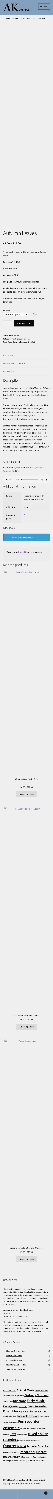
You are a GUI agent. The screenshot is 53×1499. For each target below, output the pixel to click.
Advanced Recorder (9, 1391)
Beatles (11, 1395)
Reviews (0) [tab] (8, 371)
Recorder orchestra (11, 1452)
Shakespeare (8, 1460)
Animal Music (26, 1390)
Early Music (36, 1400)
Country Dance (8, 1401)
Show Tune (18, 1461)
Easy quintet (23, 1407)
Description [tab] (8, 355)
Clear (35, 314)
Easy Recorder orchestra (31, 1411)
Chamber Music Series (15, 1351)
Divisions (19, 1401)
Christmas (42, 1395)
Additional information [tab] (14, 363)
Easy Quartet (11, 1406)
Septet (36, 1457)
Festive (43, 1416)
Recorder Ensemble (37, 1446)
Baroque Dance (41, 1390)
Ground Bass (25, 1428)
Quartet (10, 1445)
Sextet (43, 1457)
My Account (9, 1494)
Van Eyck (25, 1460)
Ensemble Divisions (28, 1416)
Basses (5, 1396)
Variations (34, 1460)
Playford (37, 1440)
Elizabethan (11, 1416)
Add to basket (24, 323)
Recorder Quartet (33, 1452)
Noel (32, 1440)
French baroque (12, 1422)
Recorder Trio (27, 1457)
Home (8, 18)
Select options (27, 794)
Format (6, 310)
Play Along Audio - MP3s (16, 1365)
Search (26, 1494)
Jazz (10, 342)
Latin (18, 1434)
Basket (40, 1492)
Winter (42, 1460)
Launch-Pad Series (14, 1355)
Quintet (16, 342)
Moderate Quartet (24, 1440)
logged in (22, 552)
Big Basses (19, 1395)
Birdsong (30, 1395)
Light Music (23, 1434)
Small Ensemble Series (21, 18)
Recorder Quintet (27, 342)
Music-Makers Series (14, 1360)
